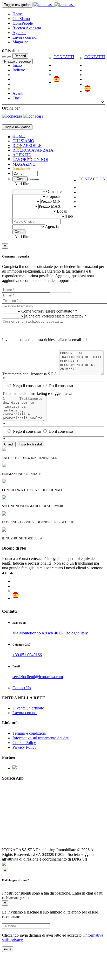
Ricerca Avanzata (26, 28)
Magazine (20, 42)
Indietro (18, 70)
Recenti (20, 56)
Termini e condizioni (29, 733)
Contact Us (21, 688)
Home (17, 14)
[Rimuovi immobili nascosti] (9, 57)
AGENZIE (21, 155)
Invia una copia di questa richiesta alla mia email (41, 339)
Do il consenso (61, 385)
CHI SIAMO (23, 141)
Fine (16, 98)
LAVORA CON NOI (30, 159)
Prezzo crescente (17, 61)
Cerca (20, 179)
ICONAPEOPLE (27, 145)
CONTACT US (91, 179)
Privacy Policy (24, 747)
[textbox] (11, 108)
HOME (18, 136)
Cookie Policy (24, 742)
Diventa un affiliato (28, 708)
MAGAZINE (23, 164)
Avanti (17, 93)
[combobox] (11, 108)
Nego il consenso (27, 385)
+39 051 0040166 (27, 655)
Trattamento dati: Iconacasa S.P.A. (30, 374)
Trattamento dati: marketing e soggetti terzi (37, 393)
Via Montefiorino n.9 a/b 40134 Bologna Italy (50, 633)
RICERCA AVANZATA (33, 150)
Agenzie (19, 32)
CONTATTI (94, 57)
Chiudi (9, 444)
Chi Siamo (21, 18)
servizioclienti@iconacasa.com (37, 676)
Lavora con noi (24, 37)
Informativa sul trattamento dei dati (40, 738)
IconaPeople (22, 23)
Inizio (17, 65)
